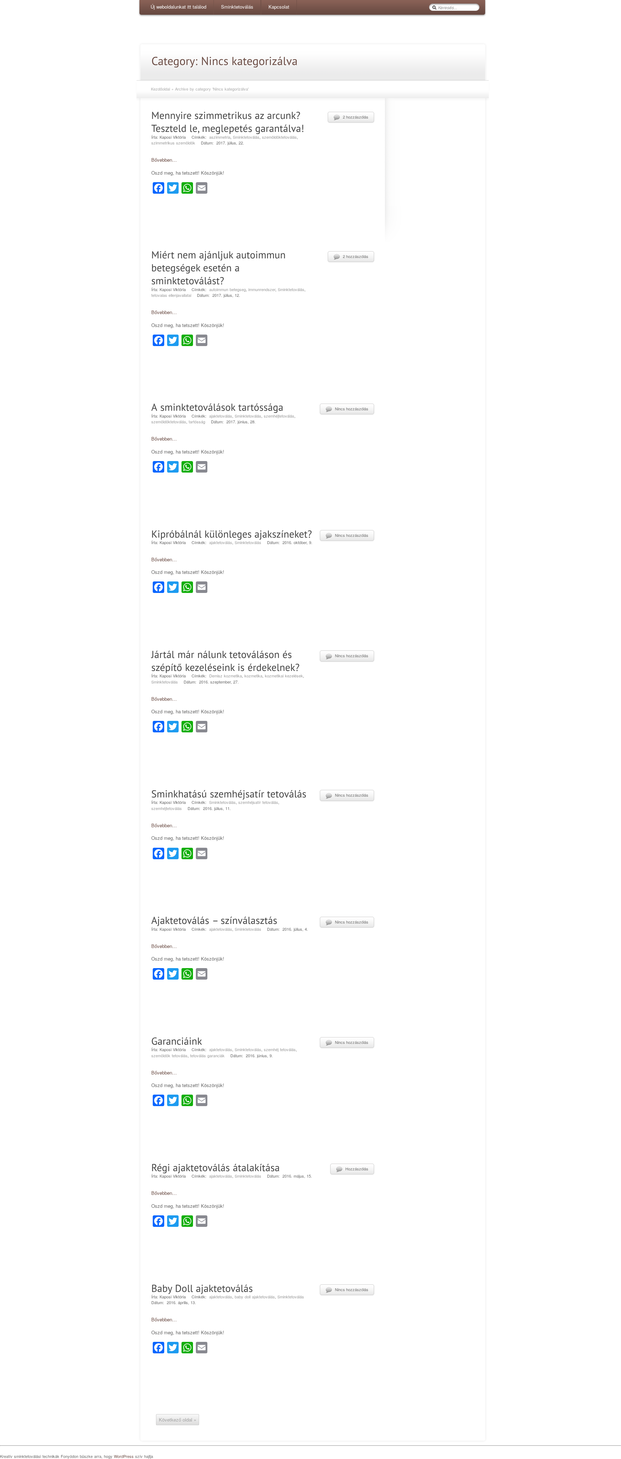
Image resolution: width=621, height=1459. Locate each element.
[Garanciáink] (176, 1040)
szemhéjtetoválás (279, 416)
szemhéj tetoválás (280, 1049)
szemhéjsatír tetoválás (258, 802)
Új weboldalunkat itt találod (178, 6)
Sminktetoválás (237, 6)
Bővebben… (164, 159)
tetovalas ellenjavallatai (171, 295)
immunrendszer (261, 289)
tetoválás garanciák (207, 1055)
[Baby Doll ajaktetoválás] (202, 1287)
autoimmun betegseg (227, 289)
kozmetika (253, 675)
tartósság (197, 421)
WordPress (124, 1456)
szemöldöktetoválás (279, 137)
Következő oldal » (177, 1419)
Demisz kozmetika (225, 675)
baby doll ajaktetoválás (255, 1296)
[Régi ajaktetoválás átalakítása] (215, 1166)
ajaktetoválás (220, 416)
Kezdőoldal (160, 89)
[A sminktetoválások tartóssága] (217, 406)
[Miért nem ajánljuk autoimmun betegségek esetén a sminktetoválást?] (220, 267)
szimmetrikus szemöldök (173, 143)
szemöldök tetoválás (169, 1055)
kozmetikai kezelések (284, 675)
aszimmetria (219, 137)
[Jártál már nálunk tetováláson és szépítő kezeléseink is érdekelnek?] (225, 659)
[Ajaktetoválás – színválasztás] (214, 919)
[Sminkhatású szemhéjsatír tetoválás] (229, 792)
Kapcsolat (278, 6)
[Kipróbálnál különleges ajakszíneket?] (231, 532)
